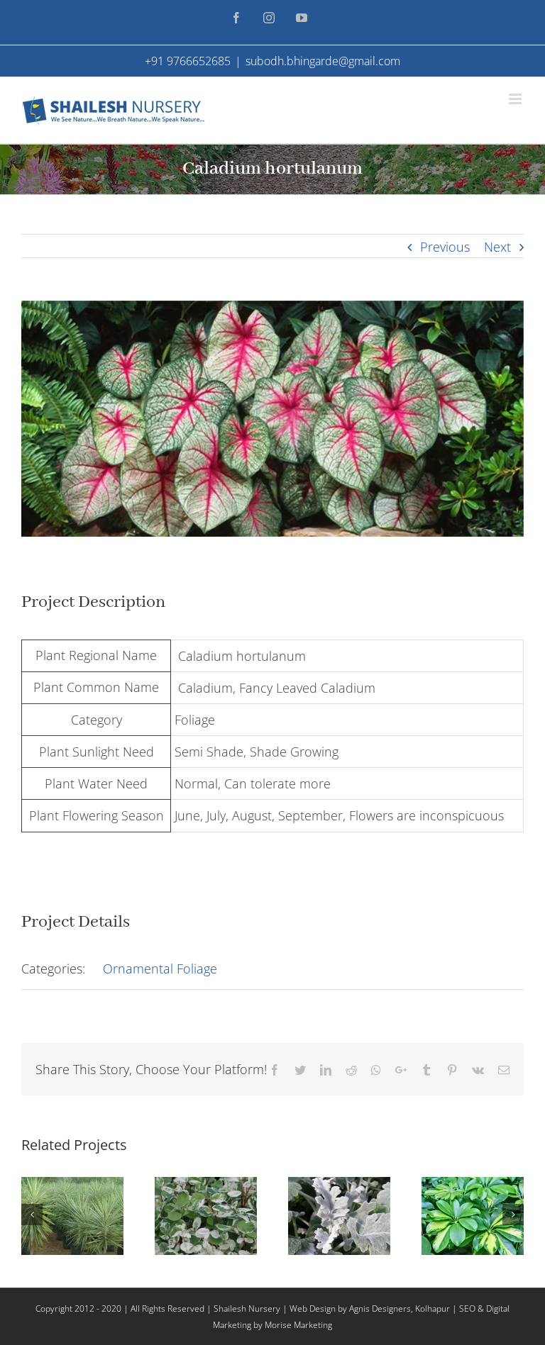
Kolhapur (432, 1308)
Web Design (313, 1308)
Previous (445, 246)
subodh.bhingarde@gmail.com (323, 61)
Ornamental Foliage (160, 968)
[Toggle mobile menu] (516, 98)
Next (497, 246)
